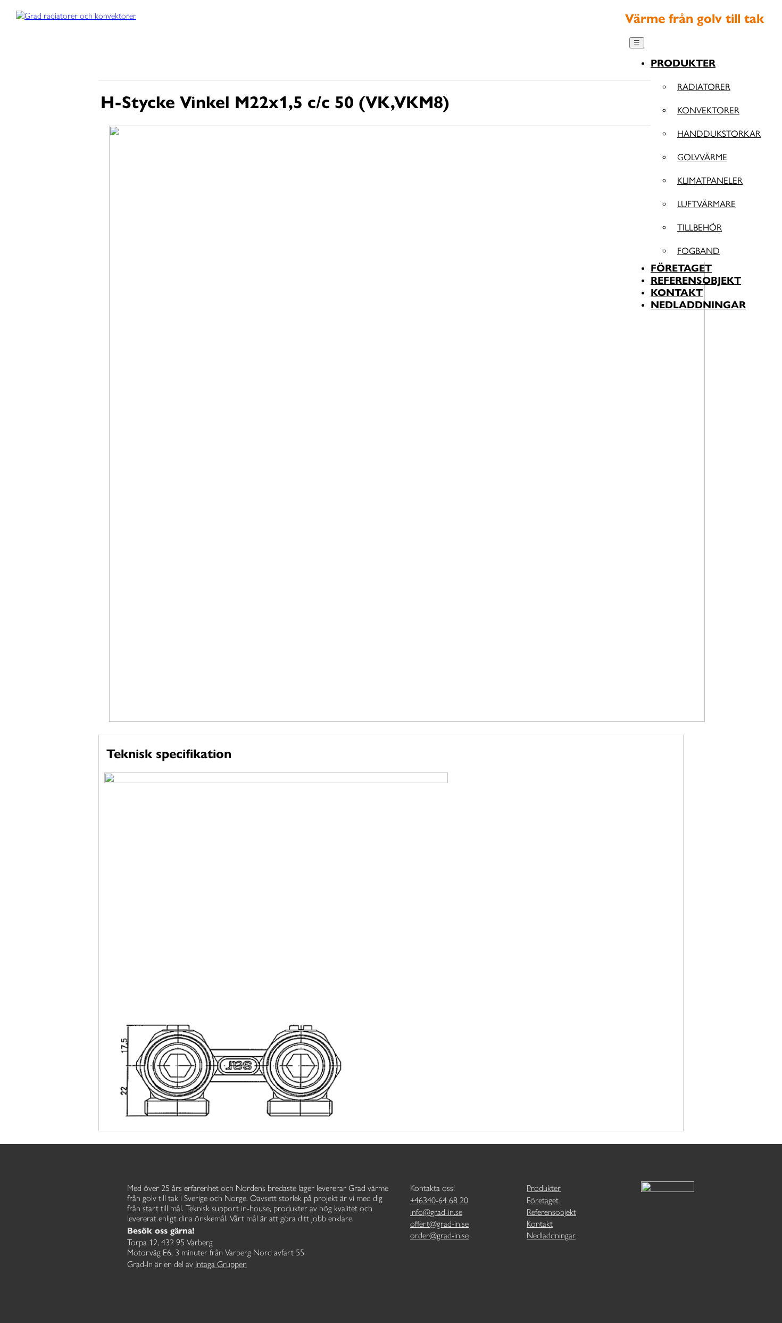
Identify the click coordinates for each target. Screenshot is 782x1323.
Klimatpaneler (710, 180)
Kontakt (677, 292)
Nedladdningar (698, 305)
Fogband (698, 250)
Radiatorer (703, 86)
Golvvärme (702, 156)
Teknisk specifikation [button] (168, 754)
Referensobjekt (696, 280)
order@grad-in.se (439, 1235)
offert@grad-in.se (439, 1224)
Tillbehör (699, 226)
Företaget (681, 268)
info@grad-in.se (436, 1212)
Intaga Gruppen (221, 1264)
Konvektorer (708, 109)
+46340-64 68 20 (439, 1200)
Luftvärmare (706, 203)
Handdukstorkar (719, 133)
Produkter (683, 63)
